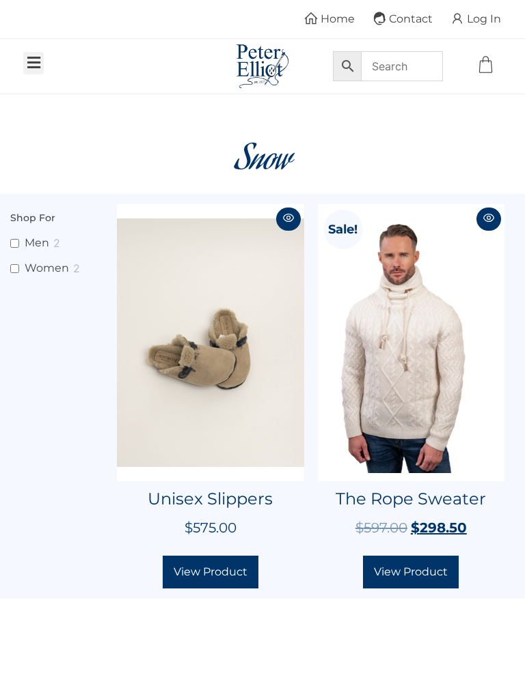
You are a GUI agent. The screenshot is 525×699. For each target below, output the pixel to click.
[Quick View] (288, 219)
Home (338, 18)
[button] (33, 63)
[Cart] (487, 66)
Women (47, 267)
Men (37, 242)
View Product (210, 571)
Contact (411, 18)
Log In (484, 18)
